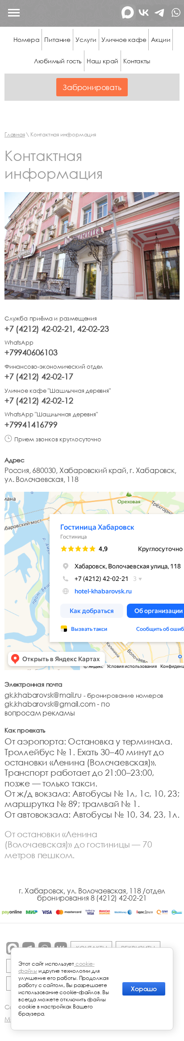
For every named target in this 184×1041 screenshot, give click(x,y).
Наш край (102, 61)
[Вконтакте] (144, 17)
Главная (14, 134)
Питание (57, 39)
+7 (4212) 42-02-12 (38, 400)
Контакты (136, 61)
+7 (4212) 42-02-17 (38, 376)
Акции (160, 39)
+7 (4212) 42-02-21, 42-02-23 (56, 328)
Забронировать (92, 87)
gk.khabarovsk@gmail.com (49, 703)
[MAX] (128, 17)
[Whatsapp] (176, 17)
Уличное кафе (123, 39)
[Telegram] (160, 17)
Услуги (85, 39)
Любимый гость (57, 61)
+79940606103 (31, 352)
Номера (26, 39)
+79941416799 (31, 424)
